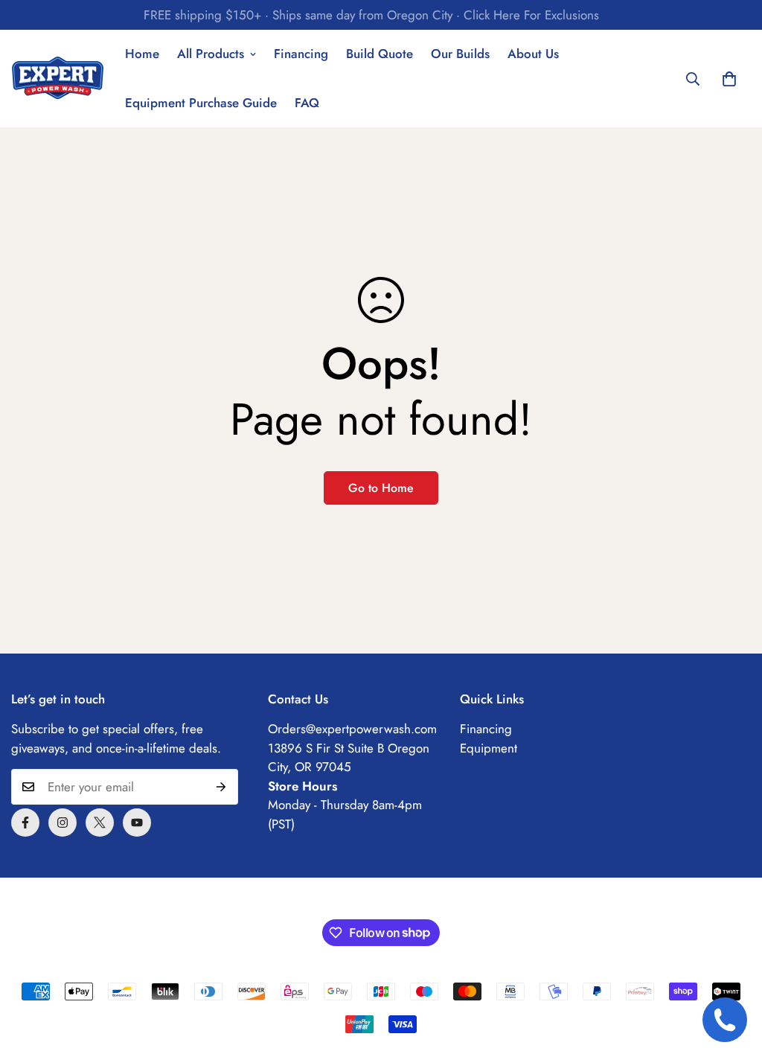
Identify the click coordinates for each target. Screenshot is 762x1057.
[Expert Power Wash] (57, 78)
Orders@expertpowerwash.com (352, 729)
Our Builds (460, 54)
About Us (533, 54)
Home (142, 54)
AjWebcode (483, 901)
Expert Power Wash (349, 901)
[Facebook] (25, 822)
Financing (301, 54)
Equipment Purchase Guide (201, 103)
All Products (210, 54)
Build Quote (379, 54)
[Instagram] (62, 822)
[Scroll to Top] (733, 976)
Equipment (488, 748)
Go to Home (381, 487)
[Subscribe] (221, 787)
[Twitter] (100, 822)
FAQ (307, 103)
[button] (729, 79)
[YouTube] (137, 822)
